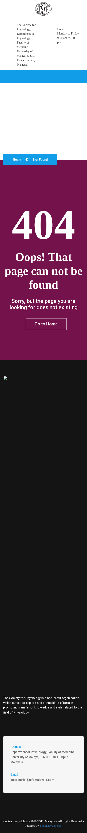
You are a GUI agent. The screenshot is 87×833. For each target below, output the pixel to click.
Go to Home (46, 323)
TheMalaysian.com (51, 825)
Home (17, 159)
